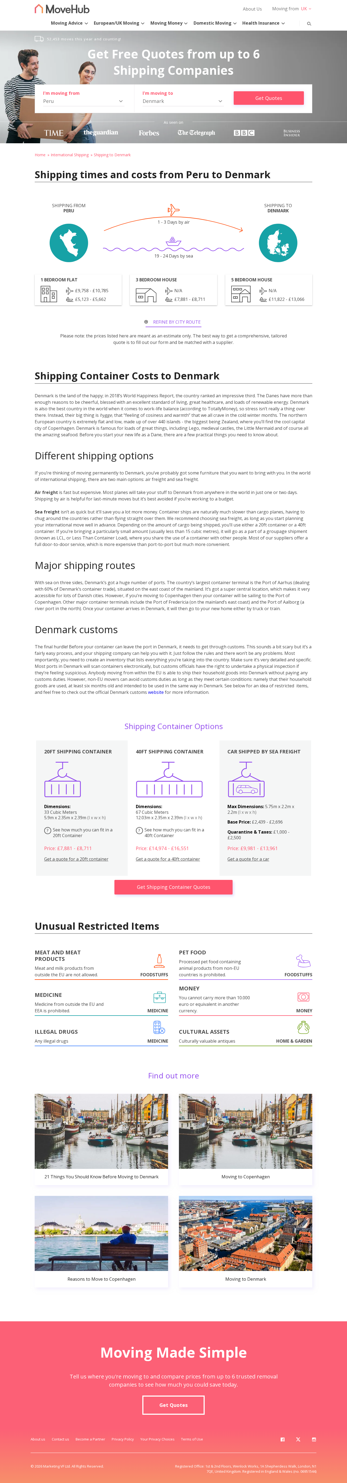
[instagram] (313, 1440)
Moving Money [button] (166, 23)
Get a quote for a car (248, 859)
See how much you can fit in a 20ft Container (80, 832)
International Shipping (70, 154)
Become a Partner (90, 1439)
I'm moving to (158, 93)
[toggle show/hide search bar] (305, 22)
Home (40, 154)
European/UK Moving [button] (116, 23)
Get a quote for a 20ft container (76, 859)
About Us (252, 9)
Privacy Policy (123, 1439)
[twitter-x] (298, 1440)
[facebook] (282, 1440)
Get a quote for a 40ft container (168, 859)
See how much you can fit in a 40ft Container (171, 832)
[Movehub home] (62, 8)
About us (38, 1439)
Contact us (60, 1439)
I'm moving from (61, 93)
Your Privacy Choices (157, 1439)
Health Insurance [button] (260, 23)
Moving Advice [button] (67, 23)
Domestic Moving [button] (213, 23)
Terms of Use (192, 1439)
